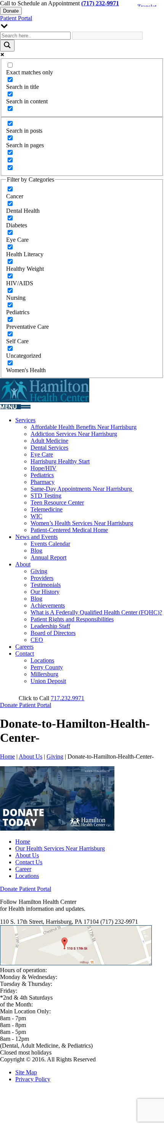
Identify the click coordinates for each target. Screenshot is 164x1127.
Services (25, 420)
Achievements (48, 605)
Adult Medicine (49, 440)
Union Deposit (48, 681)
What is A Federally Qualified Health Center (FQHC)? (96, 612)
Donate (11, 11)
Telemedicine (47, 509)
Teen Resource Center (57, 502)
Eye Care (42, 454)
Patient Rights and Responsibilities (72, 619)
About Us (30, 756)
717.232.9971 (67, 698)
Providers (42, 578)
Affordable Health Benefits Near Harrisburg (84, 427)
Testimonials (46, 585)
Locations (42, 660)
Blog (36, 550)
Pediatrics (42, 475)
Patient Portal (16, 18)
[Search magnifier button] (7, 45)
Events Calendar (50, 543)
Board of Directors (53, 633)
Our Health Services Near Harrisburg (60, 848)
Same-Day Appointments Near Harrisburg (82, 489)
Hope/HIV (43, 468)
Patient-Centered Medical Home (69, 530)
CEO (37, 640)
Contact (24, 653)
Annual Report (48, 557)
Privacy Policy (32, 1079)
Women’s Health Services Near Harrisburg (82, 523)
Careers (24, 646)
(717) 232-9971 (100, 3)
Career (23, 869)
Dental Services (49, 447)
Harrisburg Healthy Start (60, 461)
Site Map (26, 1072)
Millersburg (44, 674)
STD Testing (46, 495)
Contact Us (28, 862)
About (23, 564)
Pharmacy (43, 482)
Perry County (47, 667)
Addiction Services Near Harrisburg (74, 434)
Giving (39, 571)
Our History (45, 591)
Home (7, 756)
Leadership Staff (50, 626)
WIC (36, 516)
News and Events (36, 537)
